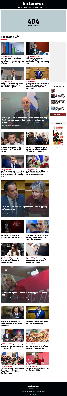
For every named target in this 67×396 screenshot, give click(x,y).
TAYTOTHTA (24, 391)
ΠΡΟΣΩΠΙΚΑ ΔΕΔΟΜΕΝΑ (31, 391)
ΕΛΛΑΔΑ (41, 7)
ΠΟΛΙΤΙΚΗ (20, 7)
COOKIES (43, 391)
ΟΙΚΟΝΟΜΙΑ (35, 7)
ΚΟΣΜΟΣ (47, 7)
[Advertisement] (58, 62)
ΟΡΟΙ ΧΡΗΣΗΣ (38, 391)
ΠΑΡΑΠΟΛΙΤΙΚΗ (27, 7)
